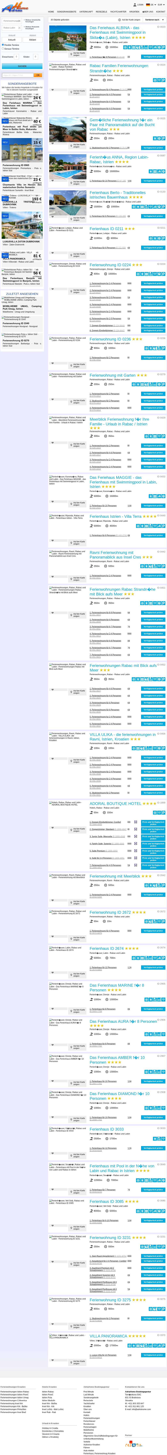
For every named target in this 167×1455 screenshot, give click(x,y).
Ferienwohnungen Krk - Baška (13, 1406)
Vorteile (87, 1442)
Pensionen (88, 1433)
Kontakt (160, 12)
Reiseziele (101, 12)
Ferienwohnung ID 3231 (110, 1237)
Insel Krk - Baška (49, 1403)
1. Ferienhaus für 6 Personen (108, 216)
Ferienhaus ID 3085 (107, 1201)
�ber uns (147, 12)
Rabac (110, 75)
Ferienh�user (96, 42)
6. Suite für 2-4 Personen (107, 858)
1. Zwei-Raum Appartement (108, 1256)
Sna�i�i (107, 1175)
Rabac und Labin (120, 42)
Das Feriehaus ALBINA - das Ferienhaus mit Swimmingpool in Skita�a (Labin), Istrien (117, 33)
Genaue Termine (11, 49)
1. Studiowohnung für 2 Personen (109, 148)
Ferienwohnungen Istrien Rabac (14, 1392)
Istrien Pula (47, 1397)
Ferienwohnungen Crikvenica (13, 1400)
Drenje (110, 269)
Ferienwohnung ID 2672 (110, 912)
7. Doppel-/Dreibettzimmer (107, 325)
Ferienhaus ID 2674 (107, 948)
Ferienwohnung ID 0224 (110, 265)
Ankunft (11, 35)
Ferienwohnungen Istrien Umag (14, 1397)
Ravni (109, 561)
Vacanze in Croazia (50, 1434)
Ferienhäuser (89, 1421)
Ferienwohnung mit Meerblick (115, 876)
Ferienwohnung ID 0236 (110, 339)
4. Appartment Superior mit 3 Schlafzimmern (103, 1276)
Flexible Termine (11, 45)
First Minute (89, 1392)
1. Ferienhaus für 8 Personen (108, 535)
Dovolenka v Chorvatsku (53, 1431)
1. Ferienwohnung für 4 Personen (109, 89)
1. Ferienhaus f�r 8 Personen (107, 57)
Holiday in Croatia (50, 1428)
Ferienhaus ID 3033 (107, 1129)
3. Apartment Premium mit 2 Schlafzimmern (103, 1269)
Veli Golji (107, 1206)
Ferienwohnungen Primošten (13, 1409)
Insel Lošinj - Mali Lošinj (52, 1409)
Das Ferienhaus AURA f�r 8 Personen (123, 1021)
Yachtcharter (118, 12)
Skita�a (107, 42)
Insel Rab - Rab (49, 1412)
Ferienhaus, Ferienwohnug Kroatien (99, 1453)
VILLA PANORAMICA (108, 1336)
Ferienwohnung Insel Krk (11, 1403)
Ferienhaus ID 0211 (106, 229)
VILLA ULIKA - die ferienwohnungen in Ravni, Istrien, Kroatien (123, 736)
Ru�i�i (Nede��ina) (113, 202)
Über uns (88, 1409)
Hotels (92, 808)
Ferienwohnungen (98, 75)
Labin (105, 953)
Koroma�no (108, 166)
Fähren (87, 1447)
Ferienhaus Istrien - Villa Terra (116, 516)
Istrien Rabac (48, 1392)
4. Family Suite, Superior (107, 844)
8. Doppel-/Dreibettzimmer (107, 330)
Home (51, 12)
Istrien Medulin (48, 1400)
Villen (92, 1341)
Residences (89, 1424)
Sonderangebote (22, 83)
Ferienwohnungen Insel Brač (13, 1412)
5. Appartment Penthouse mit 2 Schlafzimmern (103, 1283)
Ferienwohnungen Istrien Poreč (14, 1395)
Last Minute (89, 1395)
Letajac (106, 233)
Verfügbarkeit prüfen (153, 57)
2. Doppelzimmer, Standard (108, 829)
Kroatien (134, 12)
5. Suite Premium (104, 851)
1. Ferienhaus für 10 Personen (108, 181)
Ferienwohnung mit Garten (113, 375)
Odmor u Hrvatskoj (50, 1437)
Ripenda (107, 521)
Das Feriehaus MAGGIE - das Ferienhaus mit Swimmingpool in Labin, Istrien (123, 482)
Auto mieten (89, 1450)
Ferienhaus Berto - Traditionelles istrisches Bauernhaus (118, 194)
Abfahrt (33, 35)
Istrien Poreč (47, 1395)
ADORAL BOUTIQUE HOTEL (115, 803)
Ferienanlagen (90, 1427)
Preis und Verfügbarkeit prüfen (153, 823)
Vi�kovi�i (108, 1134)
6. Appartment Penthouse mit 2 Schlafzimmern (103, 1290)
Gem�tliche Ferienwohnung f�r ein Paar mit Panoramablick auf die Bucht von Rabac (122, 124)
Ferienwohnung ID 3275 (110, 1300)
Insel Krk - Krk (48, 1406)
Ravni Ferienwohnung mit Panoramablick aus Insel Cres (115, 554)
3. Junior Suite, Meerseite (107, 836)
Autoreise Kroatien (92, 1445)
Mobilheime (89, 1430)
